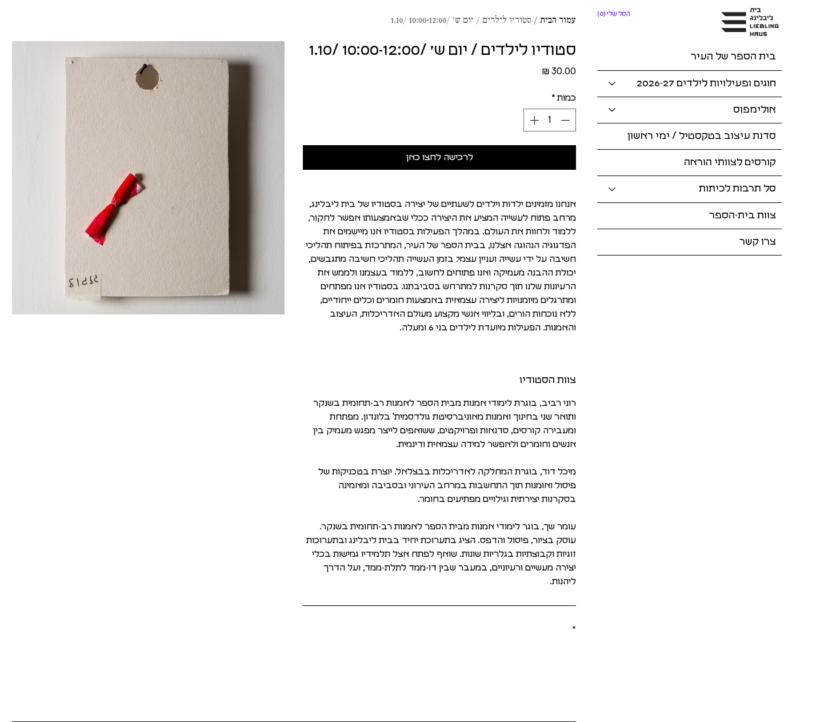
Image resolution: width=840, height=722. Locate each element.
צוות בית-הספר (742, 215)
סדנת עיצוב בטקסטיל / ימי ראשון (701, 136)
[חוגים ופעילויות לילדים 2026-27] (611, 84)
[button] (614, 14)
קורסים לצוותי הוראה (730, 162)
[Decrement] (566, 120)
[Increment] (533, 120)
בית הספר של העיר (733, 56)
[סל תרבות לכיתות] (611, 189)
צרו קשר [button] (757, 242)
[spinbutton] (549, 120)
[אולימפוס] (611, 110)
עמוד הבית (558, 21)
